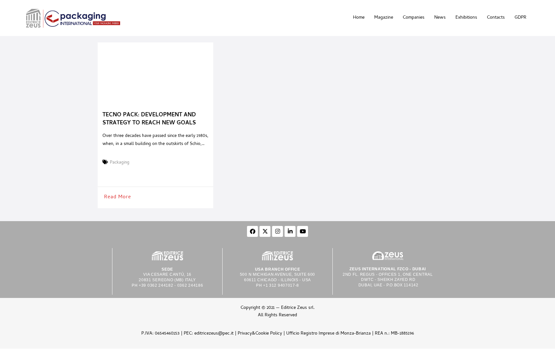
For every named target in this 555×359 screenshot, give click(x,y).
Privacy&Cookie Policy (260, 333)
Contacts (496, 18)
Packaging (119, 162)
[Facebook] (252, 231)
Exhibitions (466, 18)
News (440, 18)
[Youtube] (302, 231)
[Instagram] (277, 231)
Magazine (383, 18)
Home (359, 18)
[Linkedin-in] (290, 231)
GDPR (520, 18)
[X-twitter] (265, 231)
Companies (414, 18)
